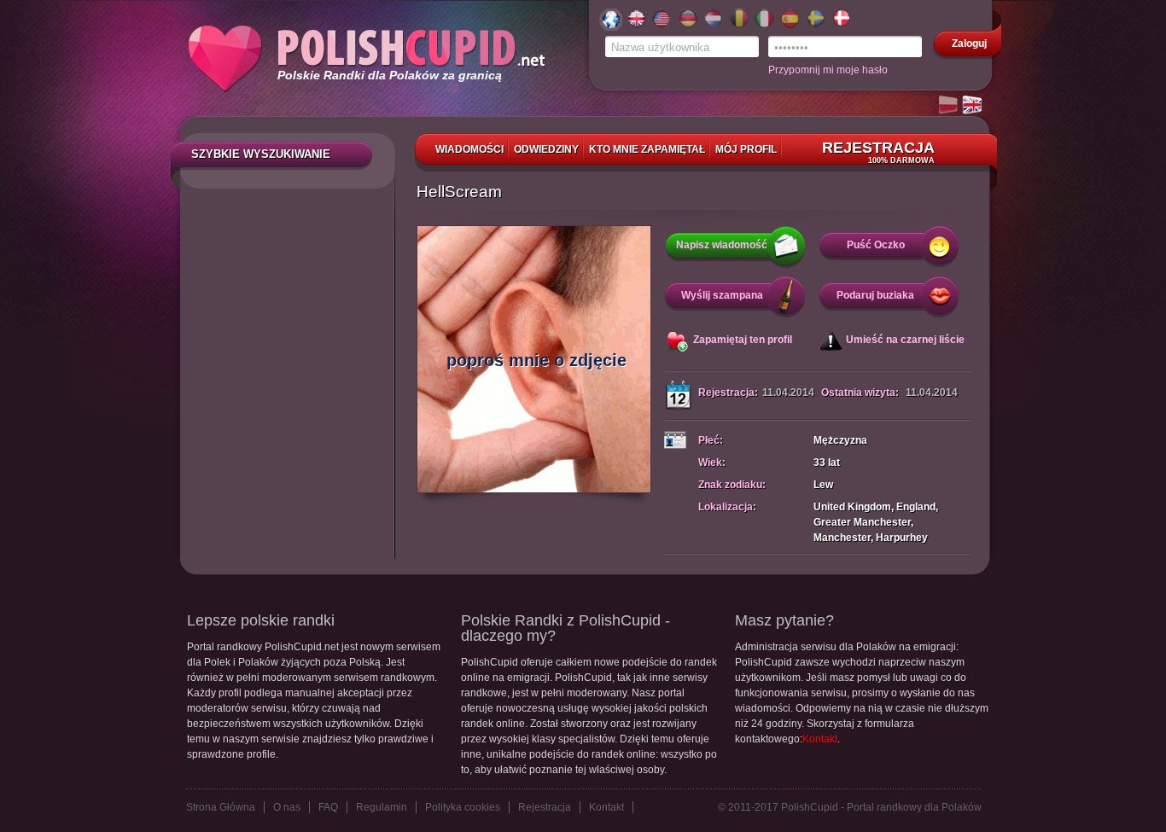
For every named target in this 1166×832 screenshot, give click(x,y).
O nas (286, 807)
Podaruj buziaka (875, 295)
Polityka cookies (462, 807)
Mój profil (746, 149)
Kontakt (819, 739)
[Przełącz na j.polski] (949, 106)
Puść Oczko (876, 245)
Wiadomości (469, 149)
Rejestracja (878, 152)
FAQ (328, 807)
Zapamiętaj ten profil (742, 340)
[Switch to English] (973, 106)
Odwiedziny (546, 149)
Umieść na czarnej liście (905, 340)
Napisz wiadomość (721, 245)
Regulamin (381, 807)
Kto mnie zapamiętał (647, 149)
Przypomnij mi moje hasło (828, 70)
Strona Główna (220, 807)
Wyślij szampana (722, 295)
